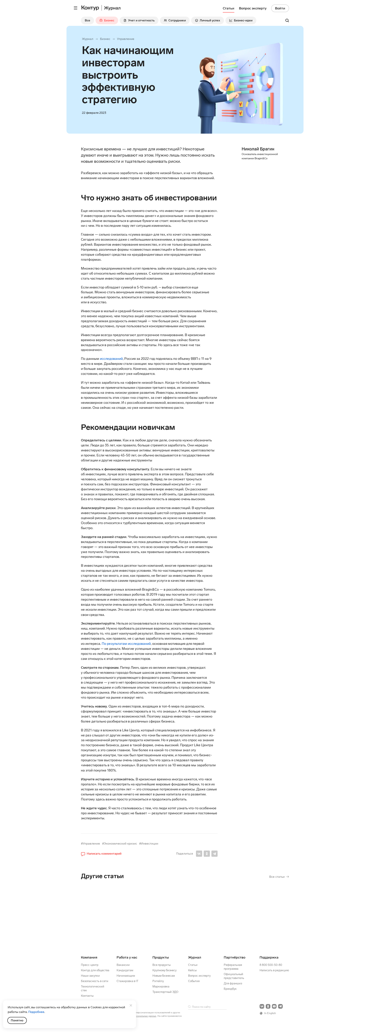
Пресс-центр (89, 965)
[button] (101, 853)
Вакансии (123, 965)
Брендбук (230, 989)
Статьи (193, 965)
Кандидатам (125, 970)
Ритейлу (158, 981)
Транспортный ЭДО (165, 992)
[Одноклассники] (207, 854)
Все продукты (161, 965)
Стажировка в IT (127, 981)
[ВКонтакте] (199, 854)
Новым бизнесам (163, 975)
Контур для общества (95, 970)
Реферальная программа (233, 966)
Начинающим (126, 975)
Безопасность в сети (94, 981)
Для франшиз (233, 983)
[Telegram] (214, 854)
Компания (89, 957)
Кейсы (192, 970)
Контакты (87, 995)
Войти (280, 8)
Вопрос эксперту (199, 975)
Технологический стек (92, 988)
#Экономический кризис (119, 843)
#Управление (90, 843)
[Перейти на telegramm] (280, 1006)
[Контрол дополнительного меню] (75, 8)
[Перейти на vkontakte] (262, 1006)
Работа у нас (127, 957)
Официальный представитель (234, 976)
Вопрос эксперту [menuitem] (253, 8)
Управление (125, 39)
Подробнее (36, 1012)
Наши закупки (90, 975)
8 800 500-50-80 (271, 965)
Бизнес (105, 39)
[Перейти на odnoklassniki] (268, 1006)
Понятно (17, 1020)
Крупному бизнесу (164, 970)
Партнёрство (234, 957)
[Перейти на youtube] (274, 1006)
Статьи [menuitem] (228, 8)
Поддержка (269, 957)
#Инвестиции (148, 843)
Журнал (87, 39)
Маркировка (160, 986)
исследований (111, 359)
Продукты (160, 957)
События (194, 981)
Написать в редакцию (274, 970)
